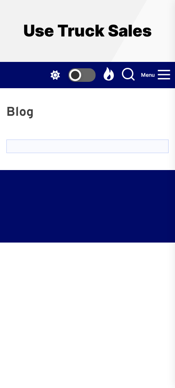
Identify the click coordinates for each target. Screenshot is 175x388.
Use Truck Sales (87, 30)
